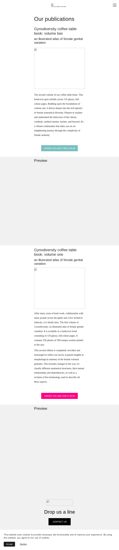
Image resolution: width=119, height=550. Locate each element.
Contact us (60, 521)
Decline (23, 544)
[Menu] (115, 5)
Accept (9, 544)
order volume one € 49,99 (59, 396)
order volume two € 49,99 (59, 148)
